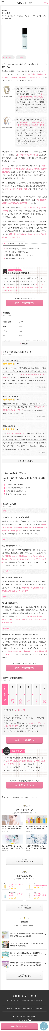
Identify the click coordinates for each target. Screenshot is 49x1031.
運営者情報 (39, 1008)
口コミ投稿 (44, 1026)
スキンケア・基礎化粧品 (12, 797)
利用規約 (17, 1008)
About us (9, 1008)
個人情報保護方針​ (28, 1008)
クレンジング (24, 797)
